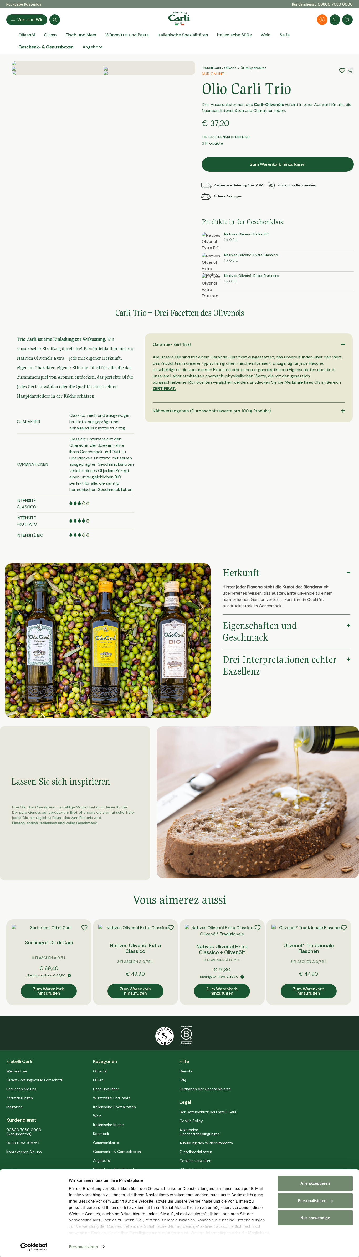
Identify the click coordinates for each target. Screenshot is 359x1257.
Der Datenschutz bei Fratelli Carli (208, 1111)
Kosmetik (101, 1133)
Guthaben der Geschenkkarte (205, 1089)
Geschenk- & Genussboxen (117, 1151)
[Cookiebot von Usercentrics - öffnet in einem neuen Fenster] (34, 1247)
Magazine (14, 1106)
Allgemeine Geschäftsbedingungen (200, 1131)
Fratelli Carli (212, 68)
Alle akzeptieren (315, 1183)
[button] (205, 641)
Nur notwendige (315, 1217)
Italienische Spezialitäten (114, 1106)
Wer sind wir (16, 1071)
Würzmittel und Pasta (112, 1098)
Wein (97, 1115)
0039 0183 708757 (22, 1143)
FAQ (183, 1080)
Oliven (98, 1080)
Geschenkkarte (106, 1142)
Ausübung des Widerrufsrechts (206, 1143)
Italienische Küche (108, 1124)
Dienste (186, 1071)
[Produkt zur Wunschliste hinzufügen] (84, 928)
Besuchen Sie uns (21, 1089)
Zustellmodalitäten (196, 1151)
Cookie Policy (191, 1120)
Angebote (101, 1160)
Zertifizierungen (19, 1098)
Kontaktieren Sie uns (24, 1151)
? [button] (69, 975)
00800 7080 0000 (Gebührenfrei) (23, 1131)
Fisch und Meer (106, 1089)
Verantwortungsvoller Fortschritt (34, 1080)
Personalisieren (83, 1246)
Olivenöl (231, 68)
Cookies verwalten (195, 1160)
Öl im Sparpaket (253, 68)
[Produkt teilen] (350, 71)
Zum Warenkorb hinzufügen (277, 164)
